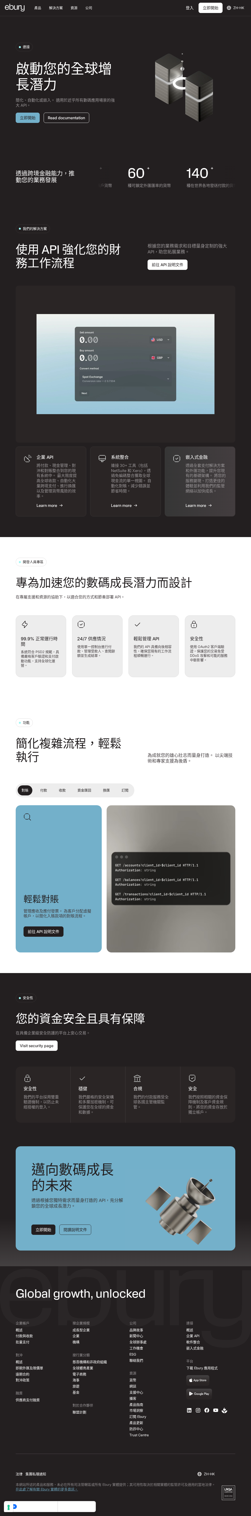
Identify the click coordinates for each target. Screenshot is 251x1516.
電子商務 (79, 1374)
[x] (207, 1410)
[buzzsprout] (224, 1410)
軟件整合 (193, 1342)
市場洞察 (136, 1410)
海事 (76, 1380)
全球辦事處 (138, 1342)
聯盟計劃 (79, 1412)
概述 (19, 1330)
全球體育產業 (83, 1368)
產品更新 (136, 1423)
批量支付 (22, 1342)
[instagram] (198, 1410)
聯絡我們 (136, 1360)
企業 (76, 1336)
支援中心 (136, 1392)
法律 (19, 1474)
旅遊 (76, 1386)
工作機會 (136, 1348)
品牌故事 (136, 1330)
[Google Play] (199, 1394)
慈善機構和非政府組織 (90, 1362)
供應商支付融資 (28, 1400)
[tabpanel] (125, 364)
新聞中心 (136, 1336)
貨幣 (132, 1380)
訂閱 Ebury (137, 1416)
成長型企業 (81, 1330)
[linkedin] (189, 1410)
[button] (37, 8)
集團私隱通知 (35, 1474)
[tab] (51, 481)
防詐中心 (136, 1429)
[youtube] (216, 1410)
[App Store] (197, 1380)
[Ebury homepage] (15, 8)
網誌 (132, 1386)
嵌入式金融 (194, 1348)
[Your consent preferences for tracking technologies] (8, 1507)
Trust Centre (139, 1435)
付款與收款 (24, 1336)
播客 (132, 1398)
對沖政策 (22, 1380)
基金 (76, 1392)
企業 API (192, 1336)
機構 (76, 1342)
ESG (132, 1354)
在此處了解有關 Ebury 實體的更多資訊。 (47, 1489)
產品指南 (136, 1404)
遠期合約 (22, 1374)
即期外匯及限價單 (29, 1368)
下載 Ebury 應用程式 (202, 1368)
